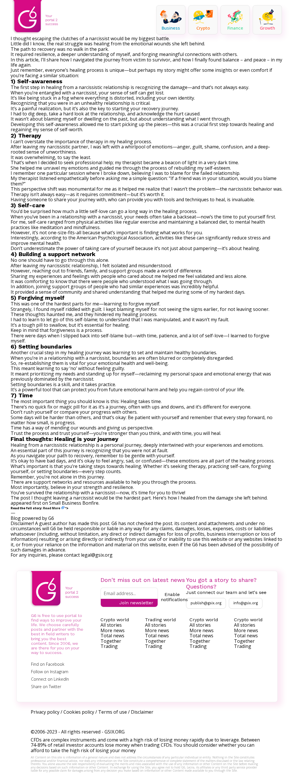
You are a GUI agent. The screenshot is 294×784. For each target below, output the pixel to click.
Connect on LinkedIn (50, 679)
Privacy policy (45, 712)
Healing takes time (141, 401)
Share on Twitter (46, 686)
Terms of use (112, 712)
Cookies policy (78, 712)
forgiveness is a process (76, 330)
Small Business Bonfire (73, 503)
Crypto (203, 28)
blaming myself (60, 119)
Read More (51, 508)
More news (112, 630)
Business (171, 28)
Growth (267, 28)
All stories (111, 625)
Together (110, 641)
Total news (112, 635)
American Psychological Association (115, 238)
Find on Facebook (47, 664)
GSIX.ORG (115, 732)
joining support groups (61, 286)
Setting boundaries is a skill (40, 384)
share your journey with (80, 199)
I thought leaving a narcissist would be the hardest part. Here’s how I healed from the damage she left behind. (149, 498)
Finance (235, 28)
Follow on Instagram (49, 671)
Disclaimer (142, 712)
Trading (109, 646)
